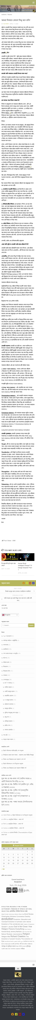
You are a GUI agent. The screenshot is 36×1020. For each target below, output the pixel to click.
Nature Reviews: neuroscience (12, 934)
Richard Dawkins (18, 936)
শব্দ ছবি (5, 735)
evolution (8, 919)
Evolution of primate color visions (19, 922)
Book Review (28, 914)
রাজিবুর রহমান (8, 721)
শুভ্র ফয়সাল (6, 24)
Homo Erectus (27, 929)
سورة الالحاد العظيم (18, 941)
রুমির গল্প (7, 725)
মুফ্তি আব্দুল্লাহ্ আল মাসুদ (11, 712)
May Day (29, 931)
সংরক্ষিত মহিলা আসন (6, 948)
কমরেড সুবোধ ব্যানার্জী (9, 944)
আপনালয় (5, 645)
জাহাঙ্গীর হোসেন (9, 695)
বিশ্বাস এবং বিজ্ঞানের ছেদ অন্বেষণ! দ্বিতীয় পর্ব (14, 768)
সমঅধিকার (13, 948)
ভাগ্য (20, 946)
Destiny (27, 916)
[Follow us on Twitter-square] (33, 583)
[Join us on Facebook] (23, 583)
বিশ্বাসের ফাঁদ (6, 671)
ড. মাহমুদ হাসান (9, 700)
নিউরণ (7, 113)
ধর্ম (20, 944)
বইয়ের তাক (6, 662)
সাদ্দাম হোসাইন (9, 730)
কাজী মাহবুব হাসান (9, 691)
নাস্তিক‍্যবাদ (30, 944)
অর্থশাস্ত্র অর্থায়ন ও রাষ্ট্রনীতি (10, 640)
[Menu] (33, 2)
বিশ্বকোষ (10, 14)
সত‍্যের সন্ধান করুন (8, 739)
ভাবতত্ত (5, 675)
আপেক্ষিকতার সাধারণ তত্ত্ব (28, 941)
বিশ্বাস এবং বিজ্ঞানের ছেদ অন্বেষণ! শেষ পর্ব (14, 759)
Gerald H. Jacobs (7, 927)
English (7, 615)
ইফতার (3, 944)
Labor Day (24, 931)
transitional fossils (9, 941)
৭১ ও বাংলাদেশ (7, 636)
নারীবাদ (25, 944)
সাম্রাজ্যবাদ (18, 948)
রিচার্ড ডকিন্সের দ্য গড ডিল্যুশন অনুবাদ (13, 764)
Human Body (6, 931)
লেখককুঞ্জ (6, 679)
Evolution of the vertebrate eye (12, 924)
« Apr (3, 869)
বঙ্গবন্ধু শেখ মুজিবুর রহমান (9, 946)
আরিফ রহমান (8, 687)
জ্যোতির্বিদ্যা (16, 944)
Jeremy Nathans (16, 931)
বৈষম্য (17, 946)
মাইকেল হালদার (9, 704)
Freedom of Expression (28, 924)
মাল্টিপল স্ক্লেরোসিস (24, 167)
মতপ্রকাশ (24, 946)
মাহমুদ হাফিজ (8, 708)
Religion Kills (6, 936)
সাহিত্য (23, 949)
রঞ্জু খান (7, 717)
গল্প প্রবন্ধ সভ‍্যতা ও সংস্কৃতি (10, 653)
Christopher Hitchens (9, 916)
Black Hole (21, 914)
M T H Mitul (8, 683)
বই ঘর (5, 658)
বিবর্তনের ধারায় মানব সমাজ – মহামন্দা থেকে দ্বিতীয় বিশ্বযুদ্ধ (18, 755)
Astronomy (11, 914)
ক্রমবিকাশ (4, 14)
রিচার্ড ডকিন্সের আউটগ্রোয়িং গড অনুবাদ (13, 750)
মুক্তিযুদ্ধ (28, 946)
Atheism (17, 914)
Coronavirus (20, 916)
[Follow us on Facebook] (27, 583)
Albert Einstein (5, 914)
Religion (26, 934)
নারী (23, 944)
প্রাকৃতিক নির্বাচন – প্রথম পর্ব (16, 819)
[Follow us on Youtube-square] (30, 583)
